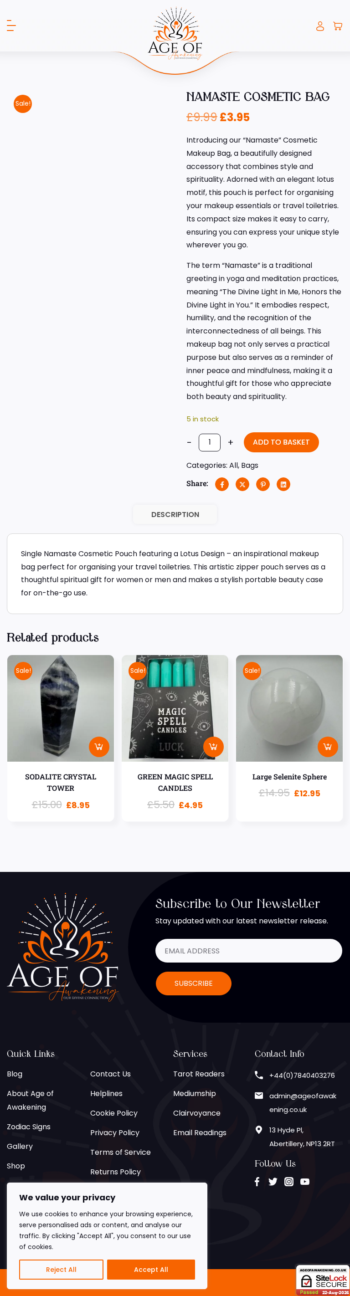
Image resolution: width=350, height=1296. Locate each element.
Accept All (151, 1269)
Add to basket (281, 442)
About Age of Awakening (30, 1100)
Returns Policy (115, 1172)
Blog (14, 1074)
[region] (107, 1236)
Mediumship (194, 1093)
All (233, 465)
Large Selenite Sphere (289, 776)
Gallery (20, 1146)
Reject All (61, 1269)
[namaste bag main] (85, 166)
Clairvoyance (197, 1113)
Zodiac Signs (29, 1127)
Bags (249, 465)
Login (320, 26)
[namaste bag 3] (65, 264)
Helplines (106, 1093)
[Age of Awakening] (175, 33)
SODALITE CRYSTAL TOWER (60, 782)
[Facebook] (222, 484)
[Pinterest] (263, 484)
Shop (16, 1166)
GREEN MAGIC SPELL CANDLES (175, 782)
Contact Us (110, 1074)
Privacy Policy (114, 1132)
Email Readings (199, 1132)
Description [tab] (175, 514)
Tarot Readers (199, 1074)
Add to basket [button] (99, 747)
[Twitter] (242, 484)
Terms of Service (120, 1152)
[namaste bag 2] (26, 264)
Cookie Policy (114, 1113)
